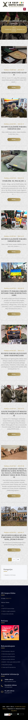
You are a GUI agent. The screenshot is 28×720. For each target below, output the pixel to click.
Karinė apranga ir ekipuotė (8, 651)
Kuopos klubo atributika (7, 613)
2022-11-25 (21, 408)
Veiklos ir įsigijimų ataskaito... (9, 611)
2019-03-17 (21, 532)
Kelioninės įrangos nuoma (8, 654)
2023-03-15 (21, 288)
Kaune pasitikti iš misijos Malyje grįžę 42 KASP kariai (14, 414)
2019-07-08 (21, 466)
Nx (3, 605)
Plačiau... (14, 87)
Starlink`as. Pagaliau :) (14, 181)
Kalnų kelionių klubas (7, 664)
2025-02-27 (21, 70)
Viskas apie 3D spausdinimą (9, 667)
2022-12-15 (21, 350)
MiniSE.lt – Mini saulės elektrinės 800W (11, 662)
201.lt (14, 28)
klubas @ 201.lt (8, 692)
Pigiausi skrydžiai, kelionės (8, 659)
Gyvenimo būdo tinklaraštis (8, 656)
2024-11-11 (21, 178)
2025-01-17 (21, 124)
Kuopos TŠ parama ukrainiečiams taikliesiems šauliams (14, 293)
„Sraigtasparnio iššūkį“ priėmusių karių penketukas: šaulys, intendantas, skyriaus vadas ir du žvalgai (14, 473)
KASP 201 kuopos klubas (8, 608)
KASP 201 (13, 70)
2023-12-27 (21, 236)
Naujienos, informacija (10, 575)
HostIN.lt (14, 710)
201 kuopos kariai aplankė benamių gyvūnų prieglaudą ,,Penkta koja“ (14, 537)
